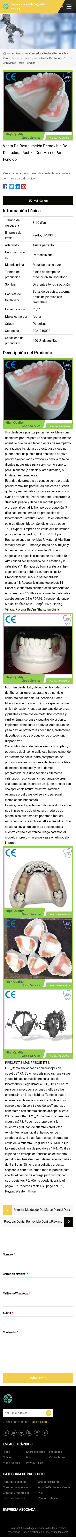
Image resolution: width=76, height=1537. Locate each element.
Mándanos (41, 201)
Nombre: (9, 1254)
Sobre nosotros (35, 1451)
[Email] (48, 1413)
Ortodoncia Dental (49, 1481)
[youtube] (29, 1433)
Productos (22, 53)
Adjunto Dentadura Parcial (54, 1487)
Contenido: (10, 1332)
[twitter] (21, 1433)
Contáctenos (57, 1457)
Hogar (10, 53)
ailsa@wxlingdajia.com (55, 1532)
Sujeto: (8, 1312)
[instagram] (37, 1433)
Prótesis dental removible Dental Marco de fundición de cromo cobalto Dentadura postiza (27, 1222)
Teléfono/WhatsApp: (17, 1293)
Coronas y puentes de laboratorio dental (16, 1493)
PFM (40, 1492)
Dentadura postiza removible (48, 53)
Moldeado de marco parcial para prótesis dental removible (47, 1210)
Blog (29, 1457)
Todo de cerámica (14, 1498)
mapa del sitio (11, 1462)
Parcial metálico (48, 1498)
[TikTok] (45, 1433)
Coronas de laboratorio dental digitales (17, 1488)
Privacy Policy (34, 1462)
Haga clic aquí (39, 1421)
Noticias (8, 1457)
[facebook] (6, 1433)
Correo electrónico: (15, 1274)
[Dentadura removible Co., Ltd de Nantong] (22, 1398)
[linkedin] (14, 1433)
